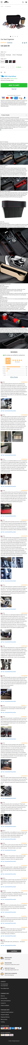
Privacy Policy (4, 998)
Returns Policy (4, 1019)
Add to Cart (14, 85)
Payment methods (5, 1014)
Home (2, 6)
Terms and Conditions (6, 1000)
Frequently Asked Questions (7, 1012)
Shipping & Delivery (5, 1017)
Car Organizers (8, 6)
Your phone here (4, 984)
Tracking (3, 1022)
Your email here (4, 985)
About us (3, 996)
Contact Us (3, 1003)
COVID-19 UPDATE (5, 1005)
